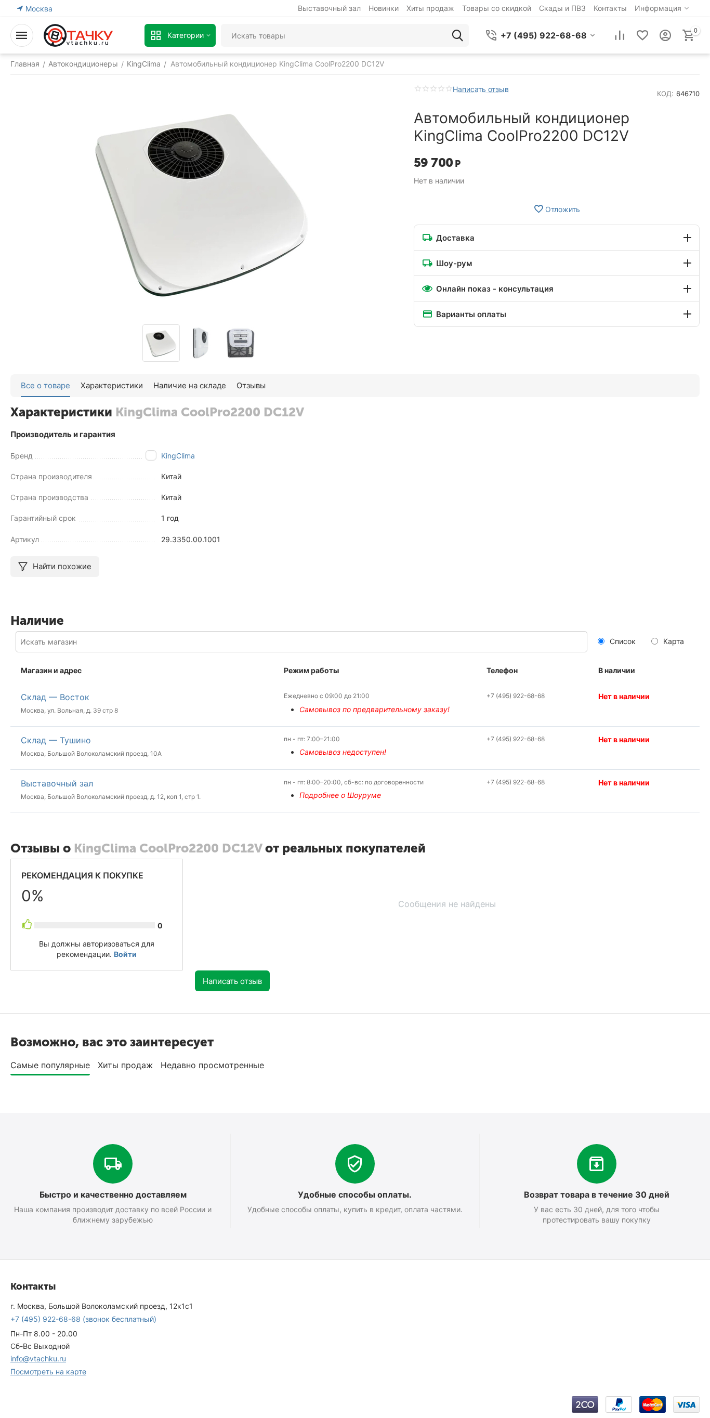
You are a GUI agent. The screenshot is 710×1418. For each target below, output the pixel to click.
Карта (672, 641)
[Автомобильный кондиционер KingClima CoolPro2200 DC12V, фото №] (201, 202)
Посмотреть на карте (48, 1371)
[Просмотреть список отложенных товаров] (642, 35)
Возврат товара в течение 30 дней (596, 1194)
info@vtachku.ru (38, 1358)
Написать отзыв (481, 89)
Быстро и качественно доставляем (113, 1194)
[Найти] (457, 35)
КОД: (665, 93)
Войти (125, 954)
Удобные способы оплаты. (355, 1194)
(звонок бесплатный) (83, 1319)
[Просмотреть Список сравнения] (619, 35)
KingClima (178, 455)
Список (622, 641)
